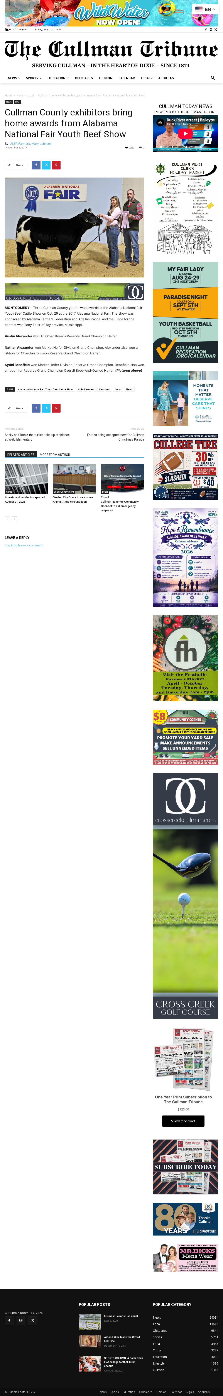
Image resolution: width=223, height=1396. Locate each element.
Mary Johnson (42, 143)
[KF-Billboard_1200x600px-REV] (185, 1219)
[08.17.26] (185, 312)
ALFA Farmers (20, 143)
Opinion (161, 1392)
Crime (9, 491)
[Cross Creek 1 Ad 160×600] (185, 895)
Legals (190, 1392)
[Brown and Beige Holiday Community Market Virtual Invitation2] (185, 207)
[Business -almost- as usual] (90, 1322)
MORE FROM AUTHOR (55, 455)
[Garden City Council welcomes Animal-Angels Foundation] (74, 479)
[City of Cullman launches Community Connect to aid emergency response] (122, 479)
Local (30, 95)
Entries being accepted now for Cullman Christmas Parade (115, 437)
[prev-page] (7, 519)
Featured (104, 389)
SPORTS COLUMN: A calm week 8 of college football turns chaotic (123, 1362)
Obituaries (145, 1392)
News (20, 95)
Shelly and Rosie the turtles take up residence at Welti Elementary (37, 437)
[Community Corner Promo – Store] (185, 737)
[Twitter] (215, 29)
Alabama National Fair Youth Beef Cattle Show (45, 389)
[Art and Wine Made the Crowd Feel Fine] (90, 1341)
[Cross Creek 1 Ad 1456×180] (74, 291)
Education (129, 1392)
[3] (185, 398)
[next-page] (14, 519)
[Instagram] (210, 29)
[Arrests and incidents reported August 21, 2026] (26, 479)
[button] (213, 78)
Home (8, 95)
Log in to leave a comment (23, 545)
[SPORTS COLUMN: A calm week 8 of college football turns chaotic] (90, 1364)
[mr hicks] (185, 1257)
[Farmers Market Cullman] (185, 658)
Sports (115, 1392)
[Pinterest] (56, 165)
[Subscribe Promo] (185, 1166)
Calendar (176, 1392)
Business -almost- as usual (121, 1316)
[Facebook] (205, 29)
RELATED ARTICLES (21, 455)
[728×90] (111, 13)
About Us (203, 1392)
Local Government (64, 491)
